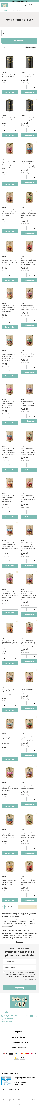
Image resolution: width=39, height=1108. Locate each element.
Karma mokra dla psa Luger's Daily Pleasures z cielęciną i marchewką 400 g (29, 307)
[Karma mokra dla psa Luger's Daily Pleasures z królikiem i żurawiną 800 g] (29, 772)
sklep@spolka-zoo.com (10, 1016)
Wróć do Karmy (9, 33)
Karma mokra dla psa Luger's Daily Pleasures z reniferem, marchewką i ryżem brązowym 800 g (9, 834)
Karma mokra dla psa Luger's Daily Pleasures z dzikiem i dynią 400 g (28, 354)
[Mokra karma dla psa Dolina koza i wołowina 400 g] (10, 105)
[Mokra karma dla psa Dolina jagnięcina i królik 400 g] (10, 62)
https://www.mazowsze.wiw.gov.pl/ (11, 1089)
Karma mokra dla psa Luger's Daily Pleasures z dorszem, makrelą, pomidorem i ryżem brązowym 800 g (9, 739)
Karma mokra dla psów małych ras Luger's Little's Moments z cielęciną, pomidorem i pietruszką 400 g (9, 164)
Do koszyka (9, 92)
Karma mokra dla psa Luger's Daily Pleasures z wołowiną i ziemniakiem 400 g (28, 498)
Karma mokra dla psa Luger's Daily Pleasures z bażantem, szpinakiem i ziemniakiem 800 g (9, 692)
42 (16, 907)
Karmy (15, 10)
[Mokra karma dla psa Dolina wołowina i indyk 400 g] (29, 105)
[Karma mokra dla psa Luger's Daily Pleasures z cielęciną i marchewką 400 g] (29, 293)
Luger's (4, 159)
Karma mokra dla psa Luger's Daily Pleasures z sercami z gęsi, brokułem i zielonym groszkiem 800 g (28, 834)
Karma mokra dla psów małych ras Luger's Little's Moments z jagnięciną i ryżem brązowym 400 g (28, 164)
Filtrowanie (19, 40)
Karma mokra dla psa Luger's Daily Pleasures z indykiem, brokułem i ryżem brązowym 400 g (10, 404)
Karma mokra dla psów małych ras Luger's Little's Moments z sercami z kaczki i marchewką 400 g (10, 261)
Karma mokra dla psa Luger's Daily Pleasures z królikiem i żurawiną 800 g (28, 786)
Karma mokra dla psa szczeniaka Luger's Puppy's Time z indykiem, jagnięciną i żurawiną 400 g (10, 594)
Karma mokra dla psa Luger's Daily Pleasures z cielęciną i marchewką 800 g (29, 691)
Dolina (4, 72)
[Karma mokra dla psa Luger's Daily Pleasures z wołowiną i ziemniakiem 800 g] (29, 866)
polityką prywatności (27, 976)
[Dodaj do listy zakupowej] (17, 55)
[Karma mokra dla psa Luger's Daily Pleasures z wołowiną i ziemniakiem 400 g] (29, 483)
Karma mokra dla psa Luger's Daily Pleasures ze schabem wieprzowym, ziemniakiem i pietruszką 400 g (28, 546)
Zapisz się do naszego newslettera (19, 948)
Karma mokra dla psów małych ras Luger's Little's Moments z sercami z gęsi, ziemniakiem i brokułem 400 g (28, 213)
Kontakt (5, 1012)
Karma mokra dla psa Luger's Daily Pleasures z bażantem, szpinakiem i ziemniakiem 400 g (9, 308)
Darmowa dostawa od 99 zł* (19, 1)
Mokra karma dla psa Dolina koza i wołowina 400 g (10, 119)
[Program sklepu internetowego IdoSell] (20, 1104)
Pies (10, 10)
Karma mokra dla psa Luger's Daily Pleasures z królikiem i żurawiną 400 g (28, 403)
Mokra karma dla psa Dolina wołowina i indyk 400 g (29, 119)
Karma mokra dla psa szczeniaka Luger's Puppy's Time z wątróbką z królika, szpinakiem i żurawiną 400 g (28, 595)
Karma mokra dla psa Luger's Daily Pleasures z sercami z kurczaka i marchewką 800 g (9, 881)
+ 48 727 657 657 (8, 1019)
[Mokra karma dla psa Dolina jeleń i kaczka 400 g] (29, 62)
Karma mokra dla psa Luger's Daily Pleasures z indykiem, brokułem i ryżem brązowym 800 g (10, 787)
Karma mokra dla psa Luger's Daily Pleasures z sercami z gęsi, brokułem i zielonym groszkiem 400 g (28, 451)
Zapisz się (19, 987)
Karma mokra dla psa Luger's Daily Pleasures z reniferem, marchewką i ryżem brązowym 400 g (9, 451)
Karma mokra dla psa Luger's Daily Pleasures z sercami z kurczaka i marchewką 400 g (9, 498)
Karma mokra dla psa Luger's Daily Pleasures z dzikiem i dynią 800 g (28, 738)
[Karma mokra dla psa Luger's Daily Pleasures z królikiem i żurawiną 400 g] (29, 389)
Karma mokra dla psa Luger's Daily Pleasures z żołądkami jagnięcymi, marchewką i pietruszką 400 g (10, 546)
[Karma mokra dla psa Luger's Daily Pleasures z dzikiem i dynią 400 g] (29, 340)
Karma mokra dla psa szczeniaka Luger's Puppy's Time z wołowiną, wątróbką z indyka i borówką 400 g (29, 643)
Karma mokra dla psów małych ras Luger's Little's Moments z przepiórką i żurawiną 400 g (9, 212)
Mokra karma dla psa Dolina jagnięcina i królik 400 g (10, 75)
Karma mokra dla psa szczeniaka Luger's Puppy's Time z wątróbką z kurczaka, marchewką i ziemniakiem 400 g (10, 644)
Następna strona (26, 907)
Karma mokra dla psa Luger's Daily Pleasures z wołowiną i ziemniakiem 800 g (28, 881)
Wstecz (5, 10)
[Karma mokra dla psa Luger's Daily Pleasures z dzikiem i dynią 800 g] (29, 724)
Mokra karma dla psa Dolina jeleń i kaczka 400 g (29, 75)
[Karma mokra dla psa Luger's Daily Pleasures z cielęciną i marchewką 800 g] (29, 677)
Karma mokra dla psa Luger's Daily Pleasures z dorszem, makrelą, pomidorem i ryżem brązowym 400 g (9, 356)
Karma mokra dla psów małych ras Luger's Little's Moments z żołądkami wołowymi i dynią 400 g (28, 261)
